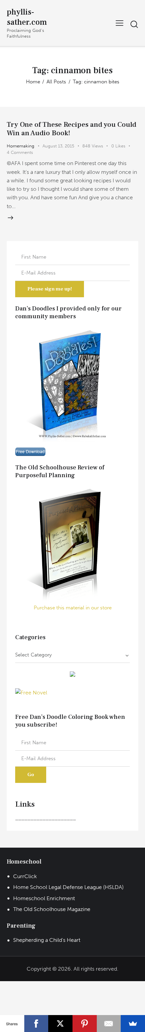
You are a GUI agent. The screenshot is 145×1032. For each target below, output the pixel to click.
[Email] (109, 1023)
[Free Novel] (31, 692)
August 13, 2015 (58, 145)
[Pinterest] (84, 1023)
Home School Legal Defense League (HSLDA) (68, 887)
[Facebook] (36, 1023)
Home (33, 82)
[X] (60, 1023)
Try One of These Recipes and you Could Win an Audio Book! (71, 129)
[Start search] (134, 24)
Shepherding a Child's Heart (46, 940)
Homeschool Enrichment (44, 898)
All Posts (56, 82)
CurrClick (25, 876)
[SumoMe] (133, 1023)
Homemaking (20, 145)
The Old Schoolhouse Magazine (51, 909)
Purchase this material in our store (73, 608)
